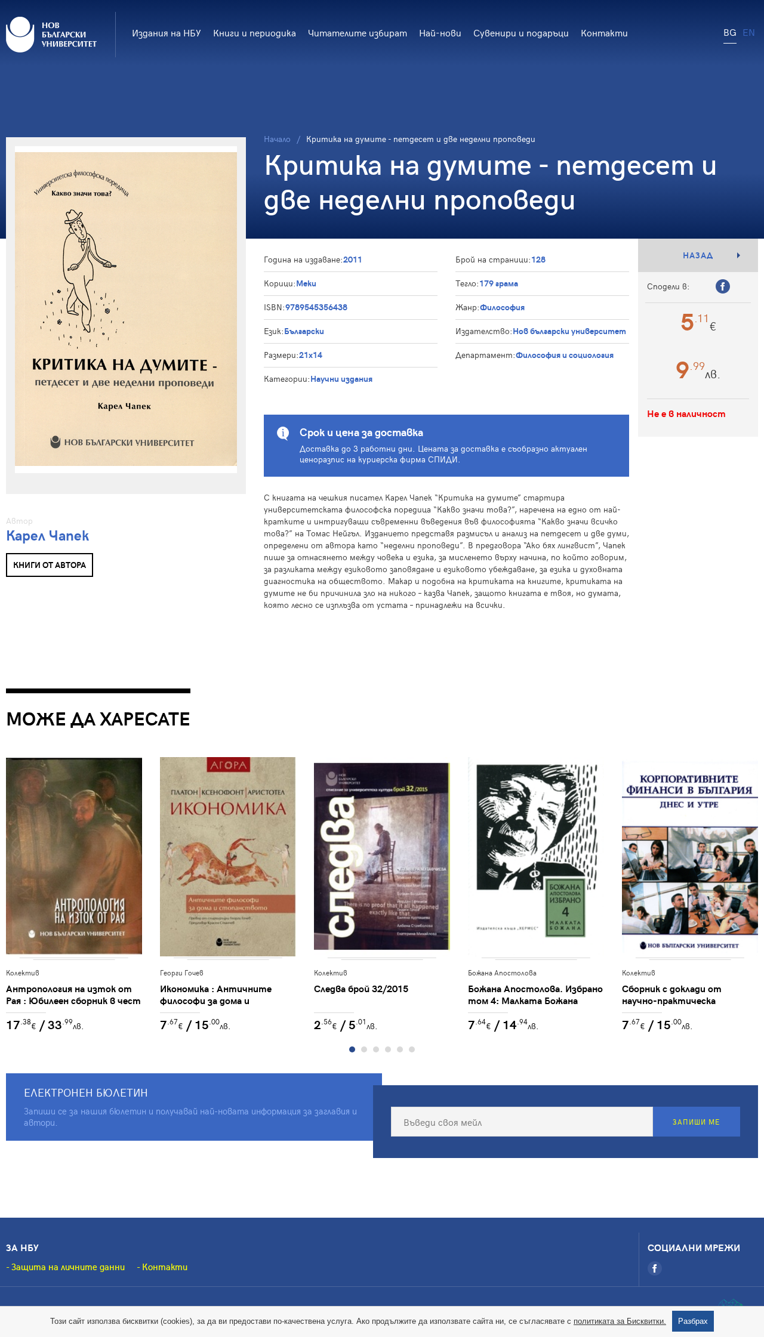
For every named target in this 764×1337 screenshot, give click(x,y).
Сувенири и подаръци (521, 32)
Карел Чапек (47, 535)
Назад (698, 255)
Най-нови (440, 32)
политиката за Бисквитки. (620, 1321)
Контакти (604, 32)
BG (730, 31)
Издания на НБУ (166, 32)
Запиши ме (696, 1121)
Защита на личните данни (68, 1267)
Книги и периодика (254, 32)
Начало (277, 138)
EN (749, 31)
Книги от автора (49, 564)
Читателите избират (357, 32)
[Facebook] (655, 1268)
